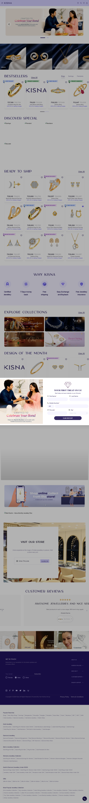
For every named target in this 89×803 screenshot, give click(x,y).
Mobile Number (54, 403)
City (72, 410)
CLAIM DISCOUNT (68, 418)
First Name (52, 396)
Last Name (74, 396)
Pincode (52, 410)
